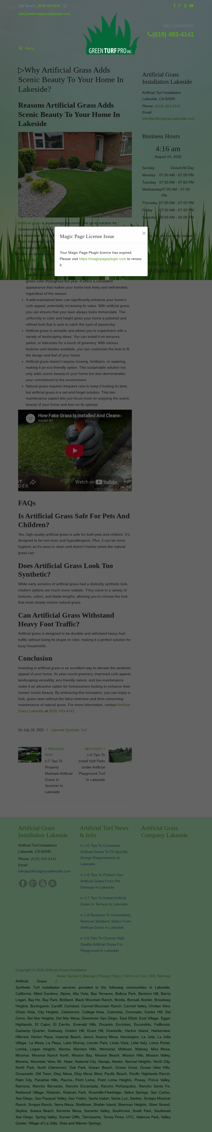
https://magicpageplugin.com (102, 259)
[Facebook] (174, 6)
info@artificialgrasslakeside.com (44, 14)
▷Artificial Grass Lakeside (111, 34)
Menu (29, 48)
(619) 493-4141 (49, 6)
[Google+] (179, 6)
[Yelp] (185, 6)
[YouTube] (191, 6)
